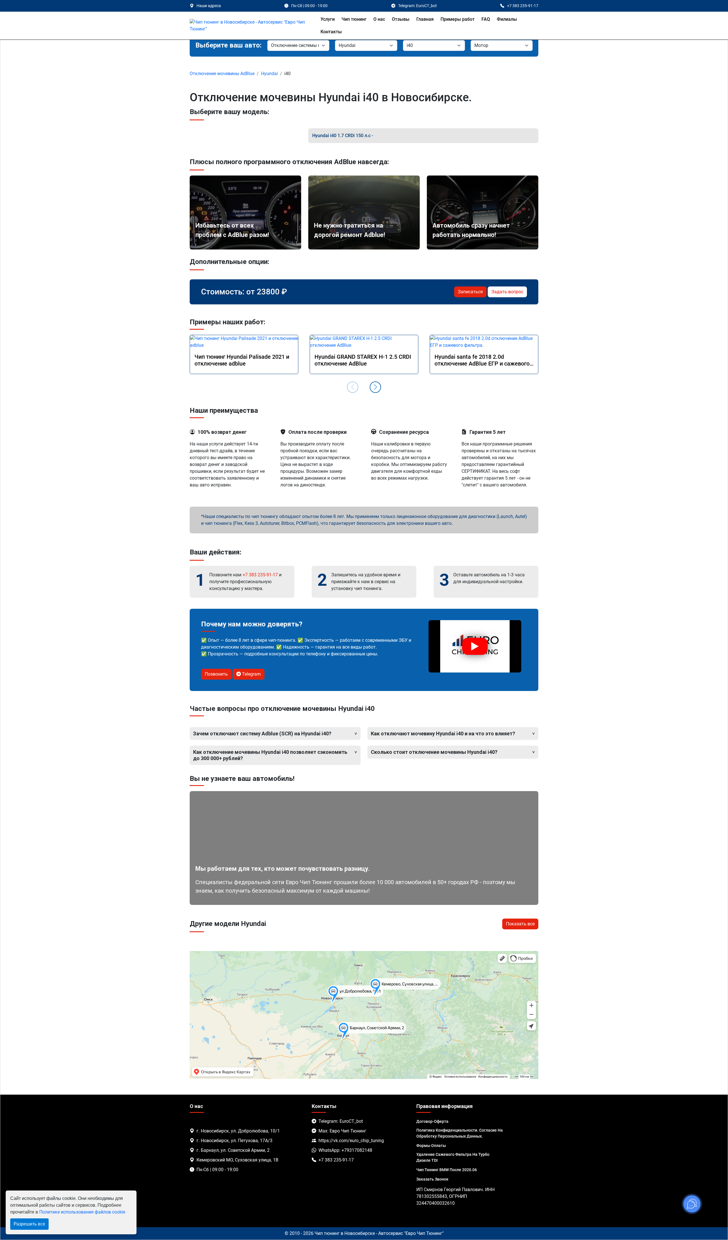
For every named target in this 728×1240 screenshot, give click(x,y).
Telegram (251, 674)
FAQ (485, 19)
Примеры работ (457, 19)
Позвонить (216, 674)
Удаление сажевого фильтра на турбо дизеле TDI (452, 1157)
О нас (379, 19)
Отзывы (401, 19)
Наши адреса (209, 5)
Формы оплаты (431, 1145)
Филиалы (507, 19)
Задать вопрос (507, 291)
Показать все (520, 924)
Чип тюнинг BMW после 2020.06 (446, 1169)
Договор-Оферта (432, 1121)
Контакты (331, 31)
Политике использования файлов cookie (82, 1212)
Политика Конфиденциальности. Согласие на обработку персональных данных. (459, 1133)
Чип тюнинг (354, 19)
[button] (375, 387)
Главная (425, 19)
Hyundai (269, 73)
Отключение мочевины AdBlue (222, 73)
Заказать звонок (432, 1179)
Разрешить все (29, 1224)
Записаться (470, 291)
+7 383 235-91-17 (260, 574)
